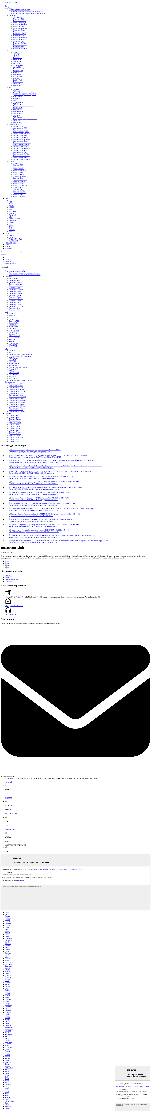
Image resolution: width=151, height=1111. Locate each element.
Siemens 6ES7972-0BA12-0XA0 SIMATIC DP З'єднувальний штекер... (33, 500)
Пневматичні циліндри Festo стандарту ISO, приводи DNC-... (30, 452)
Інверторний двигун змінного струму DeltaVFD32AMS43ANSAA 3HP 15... (35, 457)
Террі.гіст (8, 798)
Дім (6, 257)
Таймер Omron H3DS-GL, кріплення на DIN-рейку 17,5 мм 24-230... (33, 537)
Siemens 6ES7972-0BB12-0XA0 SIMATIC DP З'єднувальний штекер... (33, 494)
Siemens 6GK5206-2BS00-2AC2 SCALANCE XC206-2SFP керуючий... (33, 484)
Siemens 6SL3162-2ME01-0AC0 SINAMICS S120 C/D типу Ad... (31, 473)
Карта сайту (9, 782)
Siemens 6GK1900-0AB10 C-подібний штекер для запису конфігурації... (34, 489)
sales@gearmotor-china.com (14, 606)
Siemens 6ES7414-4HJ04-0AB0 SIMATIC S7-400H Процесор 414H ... (33, 505)
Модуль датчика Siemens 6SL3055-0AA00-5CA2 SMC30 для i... (31, 521)
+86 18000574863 (11, 614)
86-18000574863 (10, 829)
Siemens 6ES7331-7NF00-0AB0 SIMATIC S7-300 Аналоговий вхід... (32, 478)
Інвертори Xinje (10, 263)
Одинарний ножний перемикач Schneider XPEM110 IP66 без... (31, 516)
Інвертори (8, 261)
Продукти (8, 259)
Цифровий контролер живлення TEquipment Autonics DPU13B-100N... (33, 542)
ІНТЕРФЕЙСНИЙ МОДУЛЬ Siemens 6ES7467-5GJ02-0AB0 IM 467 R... (34, 532)
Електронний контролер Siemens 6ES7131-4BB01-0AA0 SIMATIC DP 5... (34, 510)
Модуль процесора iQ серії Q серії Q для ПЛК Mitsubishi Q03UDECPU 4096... (36, 462)
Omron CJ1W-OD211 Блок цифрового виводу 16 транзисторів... (31, 468)
